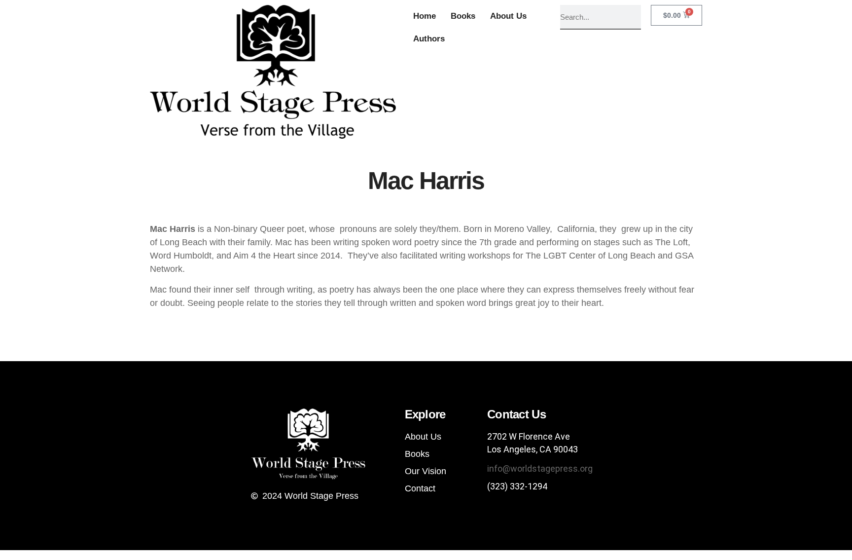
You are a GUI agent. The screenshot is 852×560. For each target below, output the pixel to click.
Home (424, 16)
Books (463, 16)
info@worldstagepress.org (540, 468)
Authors (429, 38)
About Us (508, 16)
